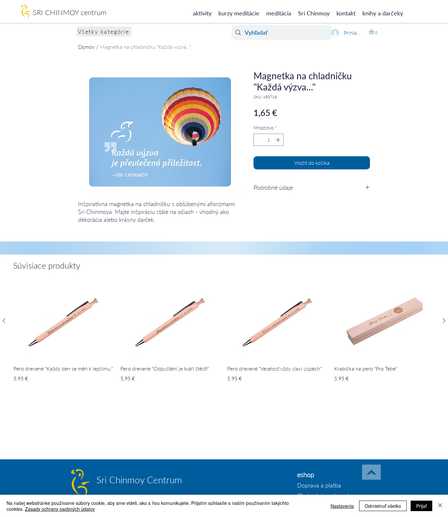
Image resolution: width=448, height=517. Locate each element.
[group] (224, 337)
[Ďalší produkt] (444, 321)
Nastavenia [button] (342, 506)
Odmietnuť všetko (383, 506)
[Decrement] (259, 139)
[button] (374, 31)
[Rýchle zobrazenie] (63, 321)
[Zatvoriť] (440, 506)
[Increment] (279, 139)
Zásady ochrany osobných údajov (60, 509)
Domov (86, 47)
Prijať (421, 506)
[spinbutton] (269, 139)
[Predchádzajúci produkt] (4, 321)
